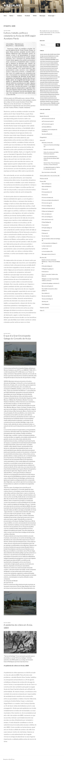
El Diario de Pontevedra (47, 208)
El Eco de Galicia (46, 214)
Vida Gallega (45, 304)
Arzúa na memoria (48, 149)
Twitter (35, 15)
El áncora (44, 189)
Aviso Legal (51, 15)
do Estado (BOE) (46, 126)
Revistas (42, 257)
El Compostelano (46, 192)
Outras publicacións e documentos (48, 175)
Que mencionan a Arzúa (48, 172)
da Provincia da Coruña (47, 118)
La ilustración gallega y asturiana (50, 283)
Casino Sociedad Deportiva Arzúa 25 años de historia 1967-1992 (51, 158)
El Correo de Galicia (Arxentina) (49, 200)
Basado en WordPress (8, 759)
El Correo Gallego (46, 205)
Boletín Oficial (43, 116)
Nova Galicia (45, 293)
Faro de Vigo (45, 236)
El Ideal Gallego (45, 222)
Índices (11, 15)
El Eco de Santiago (46, 216)
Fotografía (42, 137)
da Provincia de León (47, 121)
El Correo (44, 194)
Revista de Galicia (46, 296)
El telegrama (45, 230)
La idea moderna (46, 246)
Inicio (5, 15)
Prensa (41, 181)
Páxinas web (43, 178)
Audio (41, 113)
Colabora (19, 15)
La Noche (44, 248)
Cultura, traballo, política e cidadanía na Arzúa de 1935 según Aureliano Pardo (20, 36)
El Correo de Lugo (46, 203)
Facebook (27, 15)
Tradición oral (43, 307)
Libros (41, 140)
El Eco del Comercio (47, 219)
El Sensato (44, 271)
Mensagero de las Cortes (48, 254)
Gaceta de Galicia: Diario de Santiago (51, 238)
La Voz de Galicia (46, 251)
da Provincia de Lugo (47, 124)
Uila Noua (44, 301)
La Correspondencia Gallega (49, 243)
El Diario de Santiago (47, 211)
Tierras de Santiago (46, 298)
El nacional (44, 225)
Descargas (42, 15)
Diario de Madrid (46, 186)
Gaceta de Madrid (46, 134)
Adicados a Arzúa (46, 142)
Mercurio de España (47, 286)
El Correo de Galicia (46, 197)
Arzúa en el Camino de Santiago (51, 144)
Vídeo (41, 310)
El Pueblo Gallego (46, 227)
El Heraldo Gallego (46, 266)
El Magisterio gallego (47, 268)
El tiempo (44, 233)
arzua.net (13, 5)
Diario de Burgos (46, 183)
